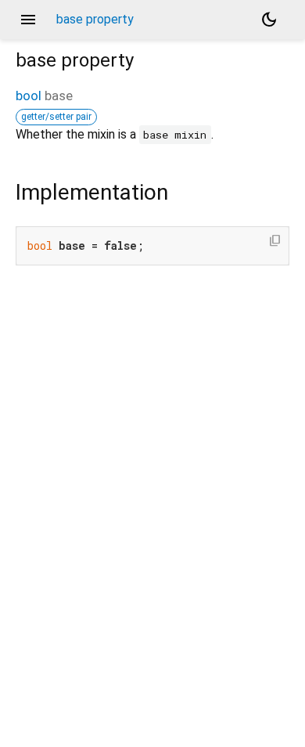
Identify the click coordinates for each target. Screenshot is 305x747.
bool (28, 95)
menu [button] (28, 19)
